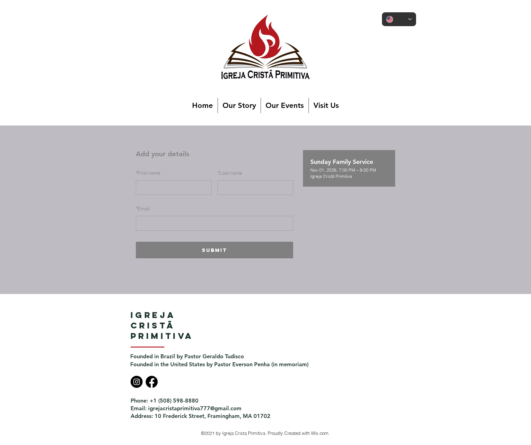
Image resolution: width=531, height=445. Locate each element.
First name (148, 173)
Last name (230, 173)
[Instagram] (137, 382)
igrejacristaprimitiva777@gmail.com (195, 408)
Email (143, 208)
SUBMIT (214, 250)
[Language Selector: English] (399, 19)
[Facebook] (152, 382)
